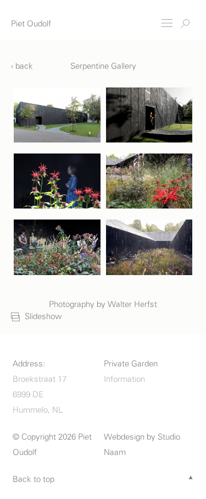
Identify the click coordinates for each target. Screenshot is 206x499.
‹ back (22, 66)
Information (124, 379)
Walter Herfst (132, 304)
